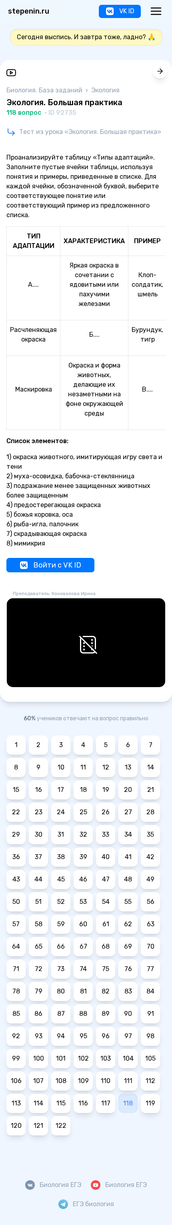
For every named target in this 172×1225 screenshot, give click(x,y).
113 (16, 1103)
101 (61, 1058)
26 (106, 812)
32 (83, 834)
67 (83, 946)
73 (60, 969)
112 (150, 1081)
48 (128, 879)
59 (61, 924)
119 (150, 1103)
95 (83, 1036)
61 (105, 924)
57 (16, 924)
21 (150, 789)
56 (150, 901)
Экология (105, 90)
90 (128, 1013)
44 (38, 879)
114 (38, 1103)
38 (61, 857)
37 (38, 857)
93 (38, 1036)
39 (83, 857)
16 (38, 789)
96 (106, 1036)
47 (106, 879)
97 (128, 1036)
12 (105, 767)
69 (128, 946)
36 (16, 857)
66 (61, 946)
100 (38, 1058)
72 (38, 969)
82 (106, 991)
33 (105, 834)
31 (61, 834)
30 (38, 834)
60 (83, 924)
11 (83, 767)
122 (61, 1125)
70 (150, 946)
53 (83, 901)
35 (150, 834)
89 (106, 1013)
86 (38, 1013)
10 (61, 767)
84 (150, 991)
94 (61, 1036)
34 (128, 834)
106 (16, 1081)
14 (150, 767)
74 (83, 969)
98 (150, 1036)
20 (128, 789)
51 (38, 901)
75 (105, 969)
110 (105, 1081)
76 (128, 969)
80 (61, 991)
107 (38, 1081)
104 (128, 1058)
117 (105, 1103)
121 (38, 1125)
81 (83, 991)
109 (83, 1081)
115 (61, 1103)
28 (150, 812)
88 (83, 1013)
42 (150, 857)
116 (83, 1103)
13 (128, 767)
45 (61, 879)
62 (128, 924)
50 (16, 901)
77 (150, 969)
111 (128, 1081)
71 (16, 969)
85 (16, 1013)
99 (16, 1058)
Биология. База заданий (45, 90)
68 (106, 946)
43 (16, 879)
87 (61, 1013)
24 (61, 812)
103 (105, 1058)
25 (83, 812)
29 (16, 834)
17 (61, 789)
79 (38, 991)
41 (128, 857)
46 (83, 879)
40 (106, 857)
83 (128, 991)
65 (38, 946)
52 (61, 901)
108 (61, 1081)
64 (16, 946)
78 (16, 991)
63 (150, 924)
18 (83, 789)
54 (106, 901)
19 (105, 789)
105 (150, 1058)
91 (150, 1013)
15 (16, 789)
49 (150, 879)
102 (83, 1058)
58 (38, 924)
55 (128, 901)
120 (16, 1125)
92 (16, 1036)
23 (38, 812)
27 (128, 812)
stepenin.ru (28, 11)
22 (16, 812)
